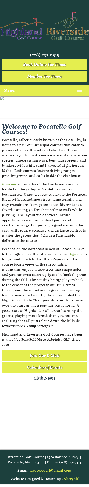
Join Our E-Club (44, 355)
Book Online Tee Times (44, 64)
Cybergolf (70, 479)
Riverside (9, 184)
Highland (75, 254)
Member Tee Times (44, 76)
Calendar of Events (44, 367)
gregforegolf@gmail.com (50, 470)
